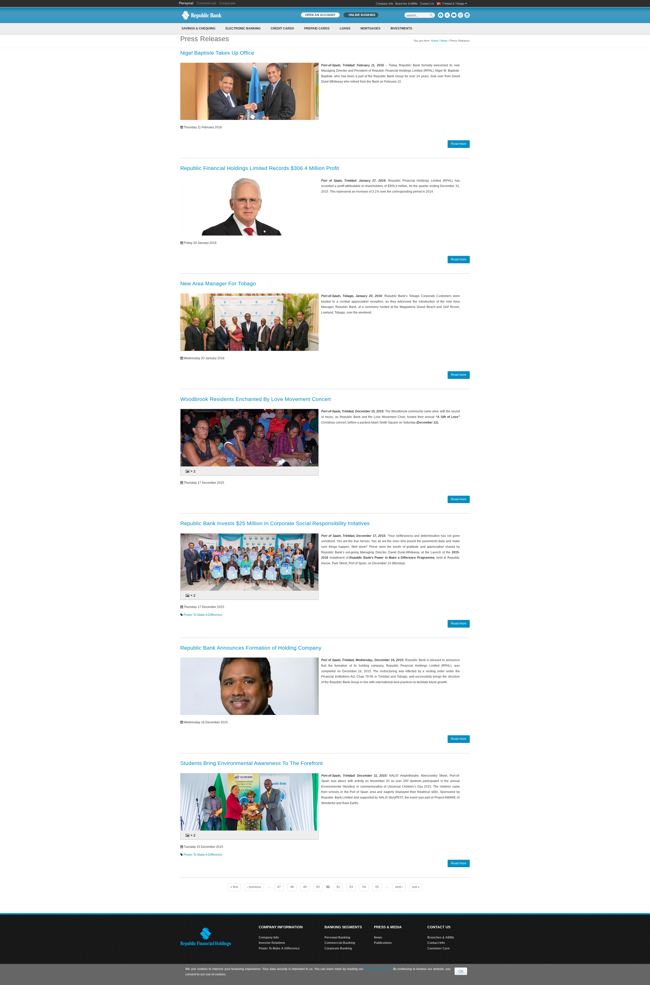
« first (234, 887)
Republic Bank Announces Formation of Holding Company (250, 648)
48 (292, 887)
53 (351, 887)
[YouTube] (454, 15)
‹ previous (254, 887)
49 (305, 887)
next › (399, 887)
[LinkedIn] (467, 15)
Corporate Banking (338, 948)
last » (415, 887)
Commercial (206, 3)
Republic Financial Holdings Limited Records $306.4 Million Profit (259, 168)
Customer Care (438, 948)
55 (377, 887)
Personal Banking (337, 937)
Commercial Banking (339, 943)
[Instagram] (460, 15)
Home (434, 40)
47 (279, 887)
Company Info (384, 3)
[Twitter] (447, 15)
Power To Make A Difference (203, 615)
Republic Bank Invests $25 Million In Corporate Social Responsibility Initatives (275, 523)
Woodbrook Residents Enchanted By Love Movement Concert (255, 399)
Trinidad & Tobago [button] (453, 3)
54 (364, 887)
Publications (383, 943)
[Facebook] (440, 15)
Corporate (227, 3)
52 (338, 887)
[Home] (202, 15)
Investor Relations (272, 943)
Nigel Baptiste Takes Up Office (217, 53)
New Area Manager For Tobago (218, 283)
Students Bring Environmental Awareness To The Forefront (251, 763)
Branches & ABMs (406, 3)
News (444, 40)
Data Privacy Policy (377, 969)
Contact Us (427, 3)
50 (318, 887)
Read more (458, 144)
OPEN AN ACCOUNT (320, 15)
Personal (186, 3)
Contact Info (436, 943)
